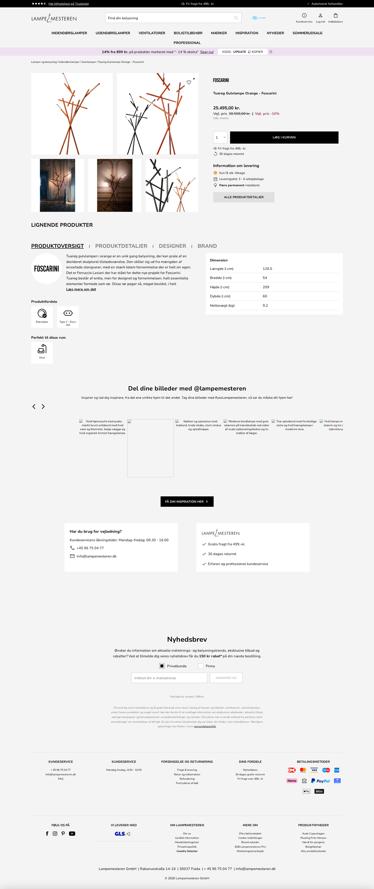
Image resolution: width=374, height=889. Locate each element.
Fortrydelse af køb (187, 783)
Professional (187, 42)
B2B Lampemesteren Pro (250, 846)
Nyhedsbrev (250, 769)
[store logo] (54, 18)
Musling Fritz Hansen (313, 837)
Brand (207, 245)
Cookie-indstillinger (250, 837)
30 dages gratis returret (250, 774)
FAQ (60, 778)
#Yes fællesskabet (250, 833)
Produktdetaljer (121, 245)
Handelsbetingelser (187, 842)
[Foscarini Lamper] (234, 80)
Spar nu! (207, 51)
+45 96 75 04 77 (90, 548)
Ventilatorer (152, 33)
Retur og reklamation (187, 774)
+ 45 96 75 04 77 (61, 769)
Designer (172, 245)
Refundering (187, 778)
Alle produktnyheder (313, 851)
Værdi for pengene (313, 842)
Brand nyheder (250, 842)
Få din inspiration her (184, 501)
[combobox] (173, 18)
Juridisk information (187, 837)
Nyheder (275, 33)
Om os (187, 833)
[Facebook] (47, 833)
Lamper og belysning (44, 61)
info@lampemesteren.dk (96, 556)
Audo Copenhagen (313, 833)
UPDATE (242, 52)
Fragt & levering (187, 769)
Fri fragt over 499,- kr (250, 778)
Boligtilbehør (313, 846)
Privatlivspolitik (187, 846)
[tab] (60, 246)
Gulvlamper (89, 61)
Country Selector (187, 851)
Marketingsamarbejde (250, 851)
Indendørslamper (69, 61)
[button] (57, 185)
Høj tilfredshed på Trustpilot (68, 4)
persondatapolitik (205, 726)
